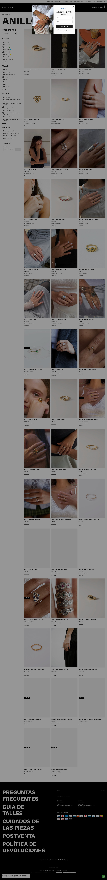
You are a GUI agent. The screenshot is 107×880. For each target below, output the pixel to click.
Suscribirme (64, 26)
